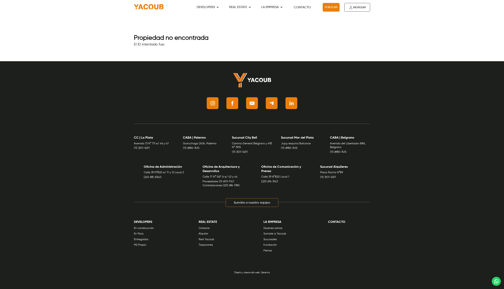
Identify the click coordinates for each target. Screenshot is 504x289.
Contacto (302, 7)
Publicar (331, 7)
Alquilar (203, 233)
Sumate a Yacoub (274, 233)
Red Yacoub (206, 239)
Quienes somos (272, 228)
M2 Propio (140, 245)
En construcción (144, 228)
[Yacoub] (149, 7)
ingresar (359, 7)
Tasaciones (206, 245)
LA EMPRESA (270, 7)
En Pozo (139, 233)
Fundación (270, 245)
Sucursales (270, 239)
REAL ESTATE (238, 7)
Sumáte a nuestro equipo (252, 202)
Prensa (267, 250)
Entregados (141, 239)
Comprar (204, 228)
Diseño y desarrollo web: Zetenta (252, 272)
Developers (206, 7)
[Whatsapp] (496, 281)
